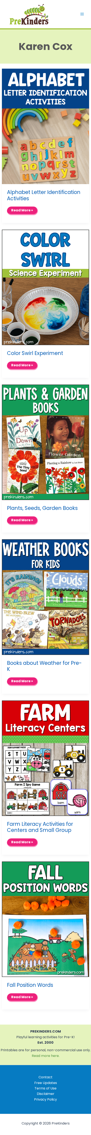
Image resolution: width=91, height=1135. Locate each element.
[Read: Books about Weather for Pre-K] (45, 596)
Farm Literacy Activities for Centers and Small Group (40, 827)
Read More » (23, 211)
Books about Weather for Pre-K (44, 666)
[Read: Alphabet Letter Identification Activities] (45, 126)
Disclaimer (45, 1093)
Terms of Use (45, 1088)
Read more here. (45, 1055)
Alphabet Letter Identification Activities (43, 195)
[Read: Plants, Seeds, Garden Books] (45, 442)
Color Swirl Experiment (35, 353)
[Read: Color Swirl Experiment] (45, 287)
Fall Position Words (30, 985)
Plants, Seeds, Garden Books (42, 508)
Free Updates (45, 1082)
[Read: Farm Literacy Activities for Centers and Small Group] (45, 757)
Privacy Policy (45, 1099)
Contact (45, 1077)
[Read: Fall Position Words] (45, 918)
